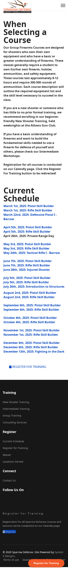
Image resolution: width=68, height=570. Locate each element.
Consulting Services (15, 422)
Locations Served (13, 461)
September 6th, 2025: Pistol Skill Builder (32, 305)
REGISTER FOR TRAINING (29, 367)
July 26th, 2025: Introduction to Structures (33, 287)
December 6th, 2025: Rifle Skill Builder (30, 347)
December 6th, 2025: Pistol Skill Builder (31, 343)
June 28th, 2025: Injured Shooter (26, 270)
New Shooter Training (16, 402)
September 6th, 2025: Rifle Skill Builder (31, 310)
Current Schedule (13, 441)
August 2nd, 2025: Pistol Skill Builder (29, 293)
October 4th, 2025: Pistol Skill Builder (30, 318)
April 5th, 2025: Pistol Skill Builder (27, 227)
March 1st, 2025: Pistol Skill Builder (28, 206)
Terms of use (11, 559)
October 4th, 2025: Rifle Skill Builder (29, 322)
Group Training (12, 415)
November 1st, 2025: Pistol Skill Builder (31, 330)
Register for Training (15, 448)
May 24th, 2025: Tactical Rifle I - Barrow (31, 253)
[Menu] (63, 5)
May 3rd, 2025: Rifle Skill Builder (26, 248)
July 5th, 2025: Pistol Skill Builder (27, 278)
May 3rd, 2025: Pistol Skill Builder (27, 244)
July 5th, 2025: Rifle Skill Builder (26, 282)
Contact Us (9, 480)
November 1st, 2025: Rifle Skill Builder (30, 335)
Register (10, 531)
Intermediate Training (16, 408)
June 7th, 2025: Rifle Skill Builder (26, 265)
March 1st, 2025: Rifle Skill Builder (27, 210)
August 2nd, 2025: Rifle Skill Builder (29, 297)
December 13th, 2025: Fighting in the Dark (33, 352)
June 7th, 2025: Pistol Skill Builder (27, 261)
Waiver (7, 455)
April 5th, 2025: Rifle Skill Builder (26, 232)
